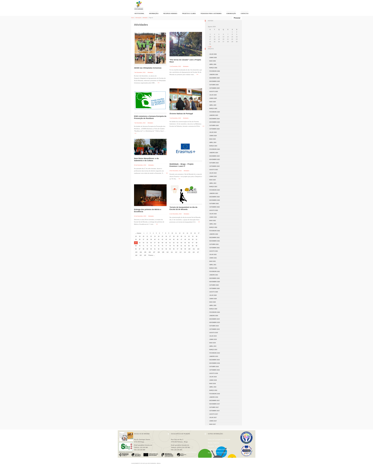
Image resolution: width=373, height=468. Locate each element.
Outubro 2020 (214, 285)
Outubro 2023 (214, 163)
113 (180, 252)
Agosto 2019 (213, 332)
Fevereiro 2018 (214, 393)
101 (194, 249)
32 (189, 236)
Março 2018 (213, 390)
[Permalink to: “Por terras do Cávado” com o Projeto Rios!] (186, 44)
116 (194, 252)
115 (189, 252)
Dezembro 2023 (214, 156)
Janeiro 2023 (213, 193)
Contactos (244, 13)
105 (145, 252)
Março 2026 (213, 67)
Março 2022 (213, 227)
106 (150, 252)
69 (136, 246)
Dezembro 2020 (214, 278)
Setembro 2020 (214, 288)
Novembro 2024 (214, 122)
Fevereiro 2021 (214, 271)
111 (172, 252)
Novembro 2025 (214, 81)
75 (158, 246)
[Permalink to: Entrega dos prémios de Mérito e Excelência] (150, 195)
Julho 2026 (213, 54)
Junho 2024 (213, 135)
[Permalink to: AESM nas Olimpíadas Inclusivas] (150, 48)
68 (196, 242)
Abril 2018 (212, 387)
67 (192, 242)
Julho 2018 (213, 376)
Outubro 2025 (214, 84)
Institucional (139, 13)
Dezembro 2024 (214, 118)
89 (147, 249)
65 (185, 242)
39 (151, 239)
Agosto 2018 (213, 373)
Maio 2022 (212, 220)
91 (155, 249)
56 (151, 242)
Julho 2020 (213, 295)
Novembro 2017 (214, 404)
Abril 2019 (212, 346)
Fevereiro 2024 (214, 149)
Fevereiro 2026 (214, 71)
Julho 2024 (213, 132)
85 (196, 246)
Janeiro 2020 (213, 315)
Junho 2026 (213, 57)
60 (166, 242)
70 (139, 246)
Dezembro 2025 (214, 78)
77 (166, 246)
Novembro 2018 (214, 363)
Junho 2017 (213, 421)
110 (167, 252)
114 (185, 252)
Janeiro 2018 (213, 397)
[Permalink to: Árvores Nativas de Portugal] (186, 99)
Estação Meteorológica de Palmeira (219, 449)
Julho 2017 (213, 417)
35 (136, 239)
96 (173, 249)
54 (143, 242)
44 (170, 239)
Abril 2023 (212, 183)
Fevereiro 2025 (214, 112)
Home (132, 17)
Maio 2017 (212, 424)
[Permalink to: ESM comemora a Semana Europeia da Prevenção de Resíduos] (150, 100)
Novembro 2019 (214, 322)
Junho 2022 (213, 217)
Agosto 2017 (213, 414)
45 (173, 239)
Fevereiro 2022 (214, 230)
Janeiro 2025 (213, 115)
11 (176, 233)
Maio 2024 (212, 139)
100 (189, 249)
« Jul (209, 47)
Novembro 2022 (214, 200)
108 (159, 252)
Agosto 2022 (213, 210)
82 (185, 246)
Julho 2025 (213, 95)
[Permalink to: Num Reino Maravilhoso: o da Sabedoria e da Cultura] (150, 147)
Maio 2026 (212, 61)
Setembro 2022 (214, 207)
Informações (154, 13)
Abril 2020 (212, 305)
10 (172, 233)
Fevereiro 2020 (214, 312)
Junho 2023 (213, 176)
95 (170, 249)
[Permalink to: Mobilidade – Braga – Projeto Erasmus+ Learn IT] (186, 149)
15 (191, 233)
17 (198, 233)
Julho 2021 (213, 254)
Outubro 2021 (214, 244)
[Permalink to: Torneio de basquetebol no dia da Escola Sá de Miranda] (184, 194)
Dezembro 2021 (214, 237)
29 (177, 236)
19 (139, 236)
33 (192, 236)
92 (158, 249)
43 (166, 239)
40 (155, 239)
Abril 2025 (212, 105)
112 (176, 252)
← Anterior (138, 233)
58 (158, 242)
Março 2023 (213, 186)
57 (155, 242)
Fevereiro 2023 (214, 190)
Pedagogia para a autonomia (211, 13)
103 (136, 252)
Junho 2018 (213, 380)
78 (170, 246)
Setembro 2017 (214, 410)
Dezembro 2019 (214, 319)
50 (192, 239)
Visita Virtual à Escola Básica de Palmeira (183, 452)
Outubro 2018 (214, 366)
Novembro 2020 (214, 281)
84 (192, 246)
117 (198, 252)
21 (147, 236)
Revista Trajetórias (213, 443)
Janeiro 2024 (213, 152)
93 (162, 249)
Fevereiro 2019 (214, 353)
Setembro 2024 (214, 129)
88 (143, 249)
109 (163, 252)
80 (177, 246)
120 (145, 255)
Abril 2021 (212, 264)
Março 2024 (213, 146)
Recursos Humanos (170, 13)
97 (177, 249)
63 (177, 242)
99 (185, 249)
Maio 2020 (212, 302)
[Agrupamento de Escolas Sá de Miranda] (139, 5)
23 (155, 236)
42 (162, 239)
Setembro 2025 (214, 88)
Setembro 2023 (214, 166)
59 (162, 242)
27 (170, 236)
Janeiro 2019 (213, 356)
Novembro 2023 (214, 159)
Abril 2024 (212, 142)
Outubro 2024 (214, 125)
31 (185, 236)
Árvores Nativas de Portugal (181, 114)
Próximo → (151, 255)
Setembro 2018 (214, 370)
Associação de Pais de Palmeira (218, 452)
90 (151, 249)
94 (166, 249)
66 (189, 242)
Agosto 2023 (213, 169)
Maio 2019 (212, 343)
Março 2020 (213, 309)
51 (196, 239)
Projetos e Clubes (189, 13)
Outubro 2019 (214, 326)
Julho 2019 (213, 336)
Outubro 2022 (214, 203)
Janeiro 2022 (213, 234)
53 (139, 242)
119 (141, 255)
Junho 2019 (213, 339)
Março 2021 (213, 268)
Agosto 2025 (213, 91)
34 (196, 236)
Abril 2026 (212, 64)
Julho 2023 (213, 173)
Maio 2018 (212, 383)
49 (189, 239)
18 (136, 236)
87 (139, 249)
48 (185, 239)
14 (187, 233)
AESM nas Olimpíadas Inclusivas (147, 68)
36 (139, 239)
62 (173, 242)
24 (158, 236)
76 (162, 246)
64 (181, 242)
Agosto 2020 (213, 292)
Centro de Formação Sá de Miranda (219, 439)
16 (195, 233)
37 (143, 239)
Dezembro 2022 (214, 197)
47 (181, 239)
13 (183, 233)
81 (181, 246)
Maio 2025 (212, 101)
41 (158, 239)
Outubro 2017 (214, 407)
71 (143, 246)
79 (173, 246)
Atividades (145, 17)
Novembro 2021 (214, 241)
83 (189, 246)
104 (141, 252)
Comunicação (231, 13)
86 (136, 249)
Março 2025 (213, 108)
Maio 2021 (212, 261)
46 (177, 239)
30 (181, 236)
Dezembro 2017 (214, 400)
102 (198, 249)
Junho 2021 (213, 258)
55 (147, 242)
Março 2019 (213, 349)
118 (136, 255)
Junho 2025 (213, 98)
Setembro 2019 (214, 329)
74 (155, 246)
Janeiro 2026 (213, 74)
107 (154, 252)
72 (147, 246)
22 (151, 236)
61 (170, 242)
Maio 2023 (212, 180)
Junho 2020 (213, 298)
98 (181, 249)
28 (173, 236)
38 (147, 239)
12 (179, 233)
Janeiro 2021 (213, 275)
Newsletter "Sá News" (214, 446)
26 (166, 236)
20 (143, 236)
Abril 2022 (212, 224)
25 (162, 236)
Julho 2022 (213, 213)
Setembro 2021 (214, 247)
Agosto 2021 (213, 251)
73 (151, 246)
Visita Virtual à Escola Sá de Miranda (145, 452)
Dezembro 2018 (214, 360)
